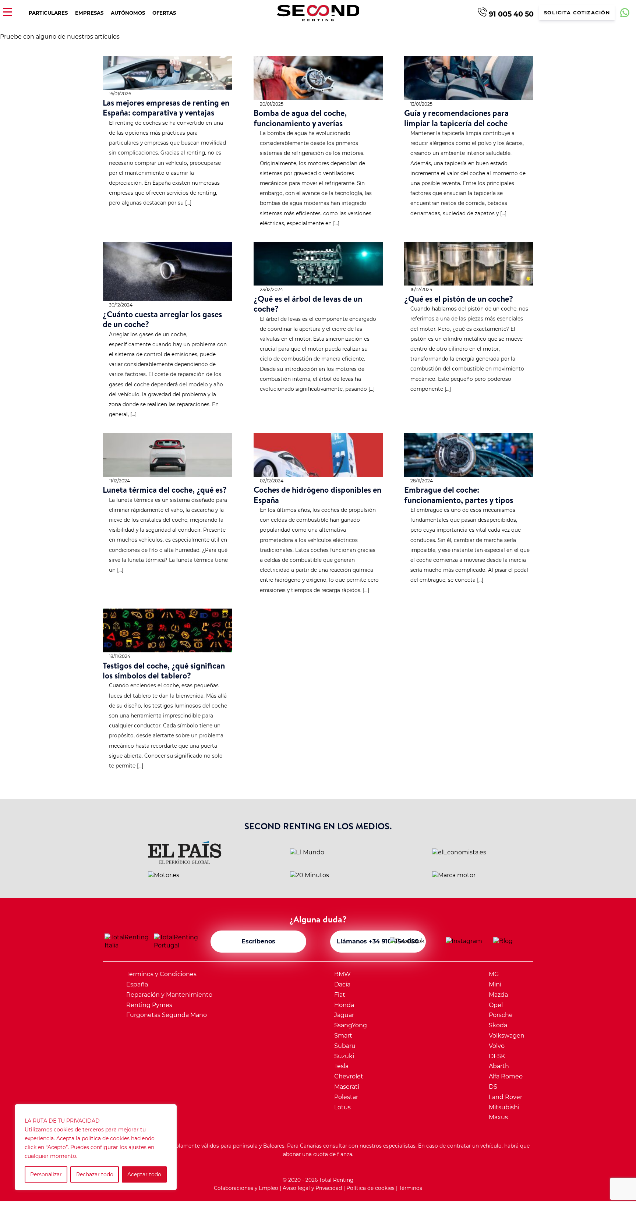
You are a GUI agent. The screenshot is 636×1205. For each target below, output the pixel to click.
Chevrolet (348, 1076)
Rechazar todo (94, 1174)
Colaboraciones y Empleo (246, 1188)
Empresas (89, 13)
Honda (344, 1005)
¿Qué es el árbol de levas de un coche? (308, 303)
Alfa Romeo (506, 1076)
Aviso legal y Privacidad (312, 1188)
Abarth (499, 1066)
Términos (410, 1188)
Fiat (339, 994)
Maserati (346, 1086)
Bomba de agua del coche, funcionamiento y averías (300, 117)
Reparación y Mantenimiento (169, 994)
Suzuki (344, 1056)
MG (494, 974)
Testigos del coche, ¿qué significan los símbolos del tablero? (164, 670)
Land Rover (505, 1097)
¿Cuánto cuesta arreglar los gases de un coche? (162, 319)
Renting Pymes (149, 1005)
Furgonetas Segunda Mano (166, 1014)
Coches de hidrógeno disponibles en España (317, 494)
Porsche (501, 1014)
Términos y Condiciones (161, 974)
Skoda (498, 1025)
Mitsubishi (504, 1107)
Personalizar (46, 1174)
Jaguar (344, 1014)
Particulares (48, 13)
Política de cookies (370, 1188)
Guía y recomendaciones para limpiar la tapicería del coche (456, 117)
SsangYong (350, 1025)
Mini (495, 984)
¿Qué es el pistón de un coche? (458, 298)
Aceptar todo (144, 1174)
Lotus (342, 1107)
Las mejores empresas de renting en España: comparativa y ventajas (166, 107)
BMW (342, 974)
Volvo (497, 1045)
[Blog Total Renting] (512, 941)
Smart (343, 1035)
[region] (96, 1147)
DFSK (497, 1056)
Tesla (341, 1066)
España (137, 984)
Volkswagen (506, 1035)
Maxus (498, 1117)
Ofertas (164, 13)
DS (493, 1086)
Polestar (346, 1097)
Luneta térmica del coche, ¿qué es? (165, 489)
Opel (496, 1005)
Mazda (498, 994)
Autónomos (128, 13)
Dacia (342, 984)
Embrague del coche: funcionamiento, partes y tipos (458, 494)
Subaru (345, 1045)
